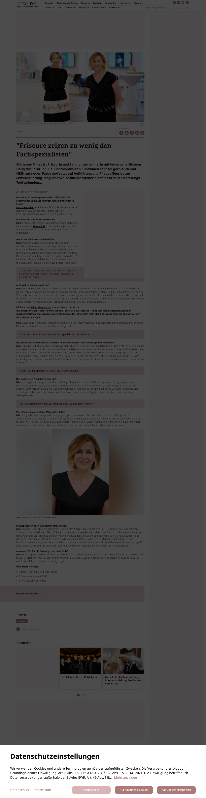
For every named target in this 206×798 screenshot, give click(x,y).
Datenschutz (20, 790)
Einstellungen (91, 790)
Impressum (42, 790)
